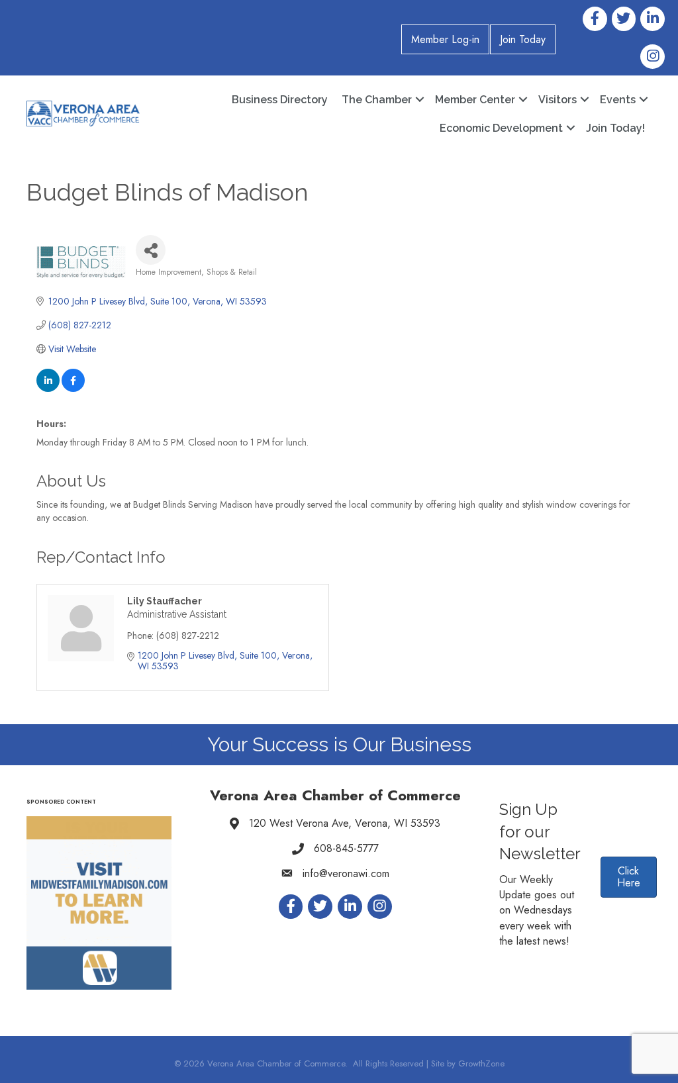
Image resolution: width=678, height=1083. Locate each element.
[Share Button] (151, 250)
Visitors (557, 99)
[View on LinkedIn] (48, 388)
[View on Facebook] (73, 388)
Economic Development (501, 128)
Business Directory (280, 99)
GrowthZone (481, 1063)
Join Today (523, 39)
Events (618, 99)
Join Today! (615, 128)
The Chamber (377, 99)
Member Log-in (445, 39)
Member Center (475, 99)
